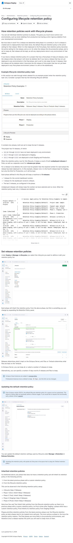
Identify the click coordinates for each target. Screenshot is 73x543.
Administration (11, 15)
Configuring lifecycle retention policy (40, 15)
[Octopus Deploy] (8, 3)
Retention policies (22, 15)
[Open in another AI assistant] (34, 23)
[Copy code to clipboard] (66, 194)
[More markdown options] (17, 23)
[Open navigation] (68, 3)
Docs (2, 15)
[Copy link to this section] (54, 31)
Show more (34, 243)
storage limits (33, 376)
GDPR (30, 536)
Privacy (25, 536)
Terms (35, 536)
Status (41, 536)
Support (46, 536)
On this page (7, 8)
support (20, 396)
